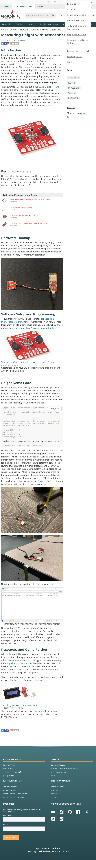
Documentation (23, 6)
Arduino (73, 77)
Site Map (54, 797)
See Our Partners (10, 787)
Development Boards (49, 24)
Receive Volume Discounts (13, 797)
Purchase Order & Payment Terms (64, 768)
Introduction (73, 9)
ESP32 (71, 83)
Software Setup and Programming (76, 27)
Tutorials (13, 30)
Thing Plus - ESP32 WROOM (18, 663)
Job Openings (8, 776)
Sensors (32, 24)
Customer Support (58, 765)
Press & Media (8, 768)
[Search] (53, 15)
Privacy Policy (56, 790)
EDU (49, 2)
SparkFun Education (11, 772)
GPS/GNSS (19, 24)
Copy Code (55, 409)
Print (69, 62)
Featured (8, 24)
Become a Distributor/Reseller (15, 794)
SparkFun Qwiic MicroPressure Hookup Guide (31, 327)
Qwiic (71, 93)
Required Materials (76, 14)
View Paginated (74, 56)
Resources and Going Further (77, 41)
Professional (37, 2)
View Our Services (10, 790)
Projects (73, 88)
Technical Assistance (59, 772)
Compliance (55, 794)
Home (3, 30)
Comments (77, 51)
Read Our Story (9, 765)
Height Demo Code (76, 34)
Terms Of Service (58, 787)
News (40, 6)
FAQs (53, 776)
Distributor (59, 2)
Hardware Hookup (76, 20)
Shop (6, 6)
